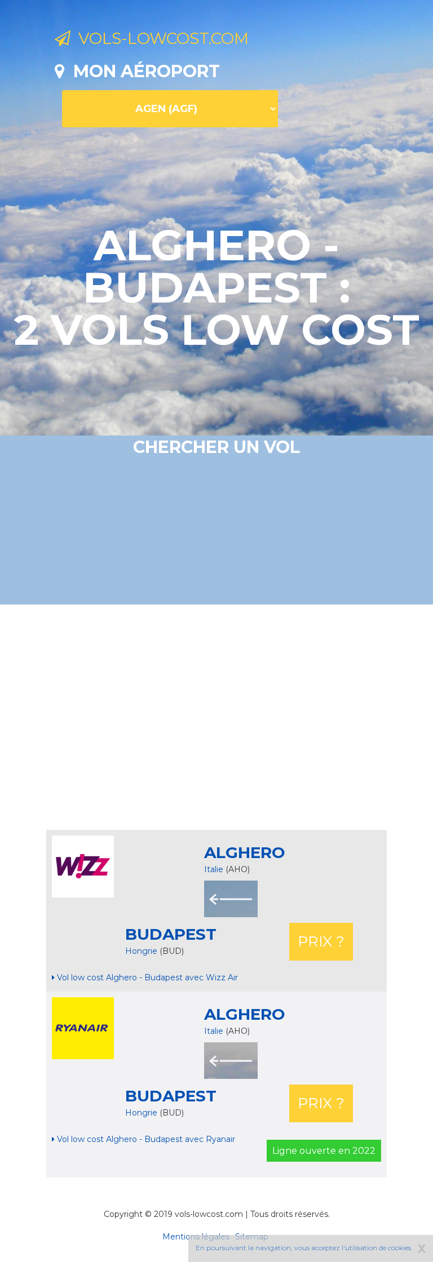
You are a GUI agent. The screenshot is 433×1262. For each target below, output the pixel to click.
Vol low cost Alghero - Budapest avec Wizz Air (146, 977)
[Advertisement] (244, 717)
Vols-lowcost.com (159, 38)
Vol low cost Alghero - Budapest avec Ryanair (145, 1139)
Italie (213, 869)
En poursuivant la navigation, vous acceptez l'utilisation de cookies (303, 1247)
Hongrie (142, 951)
